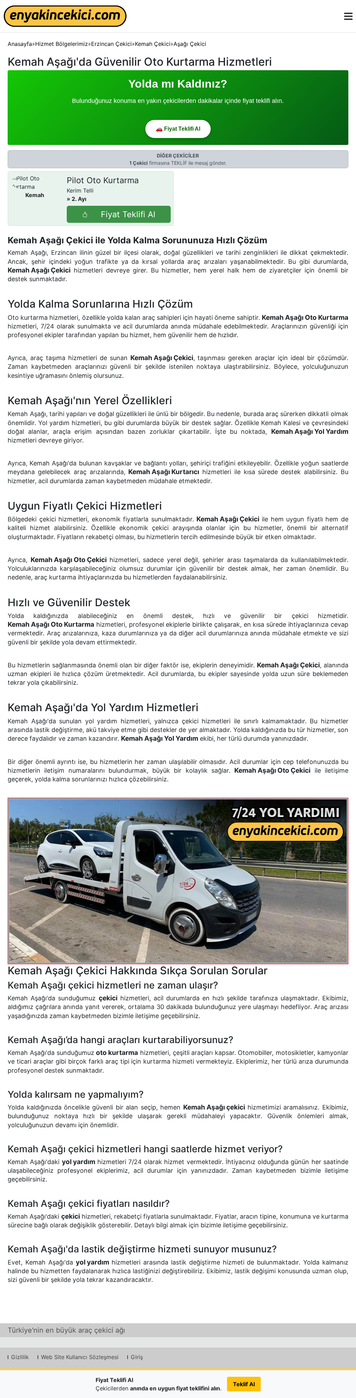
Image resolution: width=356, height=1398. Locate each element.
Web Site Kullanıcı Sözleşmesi (80, 1357)
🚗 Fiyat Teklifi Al (178, 129)
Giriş (137, 1357)
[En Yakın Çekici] (65, 16)
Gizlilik (20, 1357)
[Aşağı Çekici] (178, 881)
